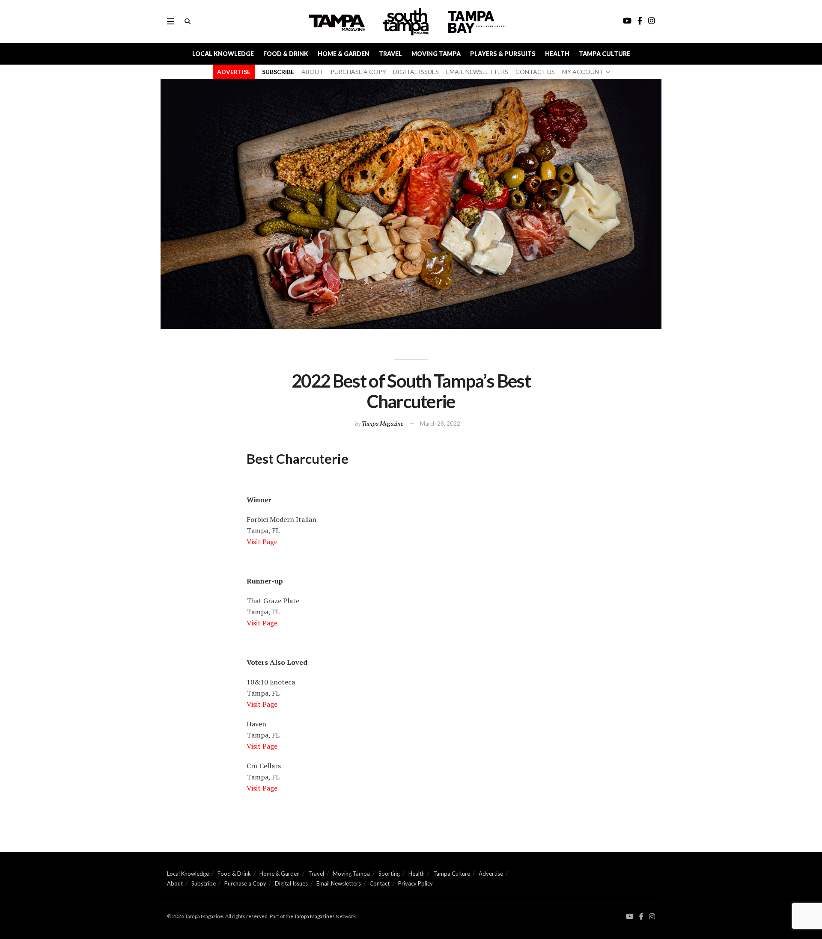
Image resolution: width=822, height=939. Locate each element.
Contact (379, 883)
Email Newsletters (338, 883)
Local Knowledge (223, 53)
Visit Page (262, 541)
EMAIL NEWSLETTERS (477, 71)
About (175, 883)
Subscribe (203, 883)
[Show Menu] (170, 21)
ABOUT (312, 71)
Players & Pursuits (503, 53)
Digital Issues (291, 883)
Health (557, 53)
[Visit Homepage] (407, 22)
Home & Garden (343, 53)
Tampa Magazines (314, 916)
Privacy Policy (415, 883)
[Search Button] (188, 21)
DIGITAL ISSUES (416, 71)
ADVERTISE (233, 71)
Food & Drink (285, 53)
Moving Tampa (436, 53)
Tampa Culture (604, 53)
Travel (390, 53)
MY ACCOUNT (582, 71)
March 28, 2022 (440, 423)
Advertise (491, 873)
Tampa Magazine (382, 423)
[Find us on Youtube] (630, 916)
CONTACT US (535, 71)
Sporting (389, 873)
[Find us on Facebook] (641, 916)
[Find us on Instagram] (652, 916)
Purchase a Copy (245, 883)
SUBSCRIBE (278, 71)
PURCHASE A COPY (358, 71)
